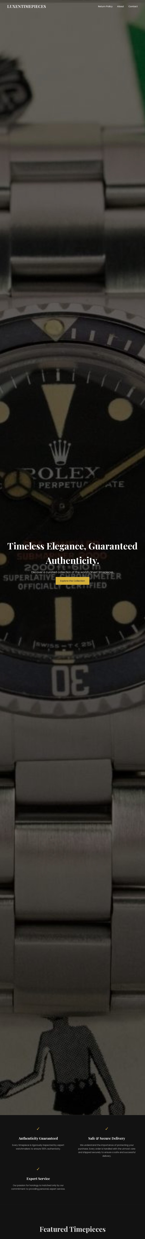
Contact (133, 6)
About (120, 6)
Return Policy (105, 6)
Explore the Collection (72, 580)
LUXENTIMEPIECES (26, 6)
